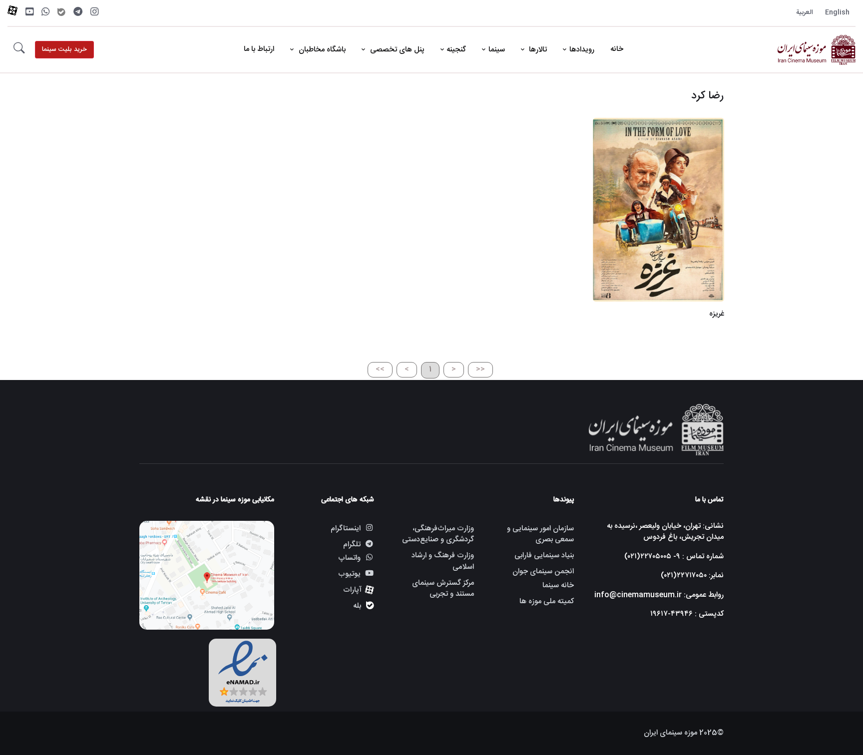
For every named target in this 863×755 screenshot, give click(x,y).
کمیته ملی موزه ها (546, 601)
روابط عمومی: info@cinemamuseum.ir (659, 595)
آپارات (352, 590)
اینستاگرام (346, 528)
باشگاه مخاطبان (321, 49)
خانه (616, 49)
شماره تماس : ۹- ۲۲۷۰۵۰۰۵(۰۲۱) (674, 556)
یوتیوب (349, 574)
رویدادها (581, 49)
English (837, 12)
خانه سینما (558, 586)
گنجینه (456, 49)
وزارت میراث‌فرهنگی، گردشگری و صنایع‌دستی (438, 534)
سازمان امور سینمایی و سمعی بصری (540, 534)
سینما (496, 49)
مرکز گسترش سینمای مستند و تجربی (443, 589)
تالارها (537, 49)
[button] (19, 49)
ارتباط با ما (259, 49)
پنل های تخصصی (396, 49)
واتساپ (349, 558)
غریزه (716, 314)
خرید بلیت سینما (64, 49)
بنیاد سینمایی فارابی (544, 555)
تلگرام (352, 544)
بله (357, 606)
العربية (804, 12)
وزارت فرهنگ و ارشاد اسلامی (443, 561)
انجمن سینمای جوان (543, 571)
